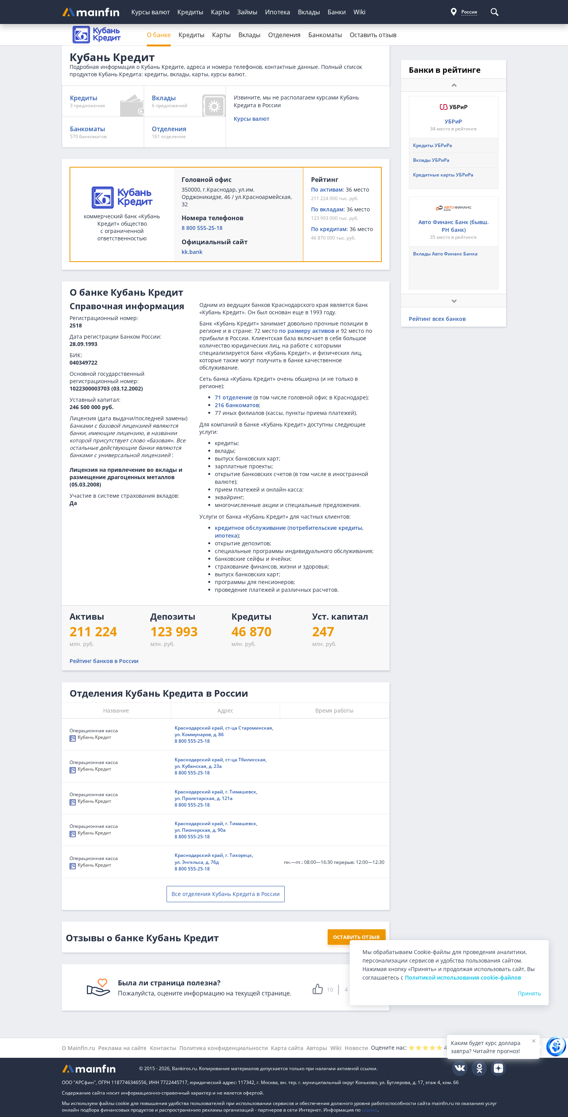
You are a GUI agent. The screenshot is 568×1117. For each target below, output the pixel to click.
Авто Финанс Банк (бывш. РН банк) (453, 225)
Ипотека (277, 12)
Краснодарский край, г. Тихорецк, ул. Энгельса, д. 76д (214, 858)
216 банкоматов (237, 405)
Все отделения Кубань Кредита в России (226, 894)
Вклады (309, 12)
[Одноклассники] (479, 1068)
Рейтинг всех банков (437, 318)
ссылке (370, 1110)
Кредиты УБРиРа (432, 145)
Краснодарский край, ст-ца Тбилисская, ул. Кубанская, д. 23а (221, 762)
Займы (247, 12)
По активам (327, 189)
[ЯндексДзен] (498, 1068)
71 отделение (233, 397)
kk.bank (192, 251)
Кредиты (190, 12)
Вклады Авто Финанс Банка (445, 253)
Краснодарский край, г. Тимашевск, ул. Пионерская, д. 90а (216, 826)
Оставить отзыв (373, 35)
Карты (220, 12)
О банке (159, 35)
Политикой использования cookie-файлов (463, 977)
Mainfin (96, 1068)
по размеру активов (306, 330)
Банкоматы (325, 35)
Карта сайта (287, 1048)
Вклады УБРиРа (431, 160)
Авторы (316, 1048)
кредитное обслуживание (250, 527)
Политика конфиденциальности (223, 1048)
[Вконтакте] (460, 1068)
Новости (356, 1048)
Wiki (360, 12)
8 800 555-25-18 (202, 227)
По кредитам (329, 229)
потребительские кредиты (325, 527)
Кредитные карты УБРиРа (443, 174)
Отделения (284, 35)
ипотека (226, 535)
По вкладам (327, 209)
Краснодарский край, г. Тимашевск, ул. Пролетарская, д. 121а (216, 795)
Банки (337, 12)
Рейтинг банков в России (104, 661)
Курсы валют (150, 12)
